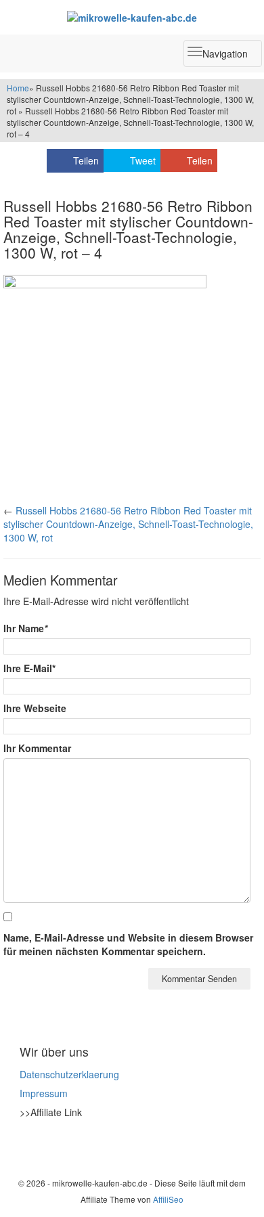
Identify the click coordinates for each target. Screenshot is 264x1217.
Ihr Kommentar (37, 748)
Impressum (44, 1093)
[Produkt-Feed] (28, 1146)
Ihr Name (25, 628)
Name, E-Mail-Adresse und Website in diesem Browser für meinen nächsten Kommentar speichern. (128, 944)
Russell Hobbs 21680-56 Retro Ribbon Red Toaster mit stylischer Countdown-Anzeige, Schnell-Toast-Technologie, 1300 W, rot (128, 524)
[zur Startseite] (132, 16)
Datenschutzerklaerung (69, 1074)
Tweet (143, 160)
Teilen (86, 160)
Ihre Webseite (34, 708)
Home (18, 87)
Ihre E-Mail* (29, 668)
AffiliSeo (168, 1199)
